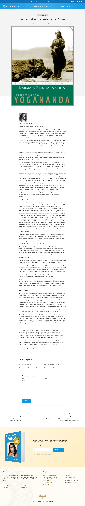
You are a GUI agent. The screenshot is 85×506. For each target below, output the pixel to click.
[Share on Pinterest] (30, 349)
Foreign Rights (6, 485)
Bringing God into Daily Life (52, 364)
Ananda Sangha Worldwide (50, 475)
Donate (68, 6)
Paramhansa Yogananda (25, 126)
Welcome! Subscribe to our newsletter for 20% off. (42, 1)
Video (51, 6)
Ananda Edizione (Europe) (49, 480)
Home (35, 6)
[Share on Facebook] (24, 349)
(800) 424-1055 (68, 475)
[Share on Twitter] (27, 349)
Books (39, 6)
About (62, 6)
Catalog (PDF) (6, 487)
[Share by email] (33, 349)
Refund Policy (23, 487)
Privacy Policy (48, 378)
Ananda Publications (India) (50, 479)
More (57, 6)
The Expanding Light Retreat (50, 477)
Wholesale (5, 484)
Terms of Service (57, 378)
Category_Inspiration (42, 15)
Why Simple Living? (25, 364)
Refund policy (46, 484)
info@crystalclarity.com (70, 477)
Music (45, 6)
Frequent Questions (25, 484)
